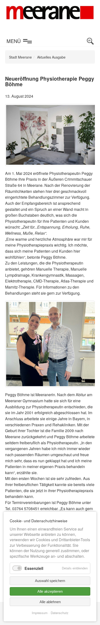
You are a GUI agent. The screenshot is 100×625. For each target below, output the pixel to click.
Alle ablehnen (50, 602)
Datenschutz (59, 612)
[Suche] (90, 41)
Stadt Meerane (20, 57)
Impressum (40, 612)
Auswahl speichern (50, 581)
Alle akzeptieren (50, 591)
